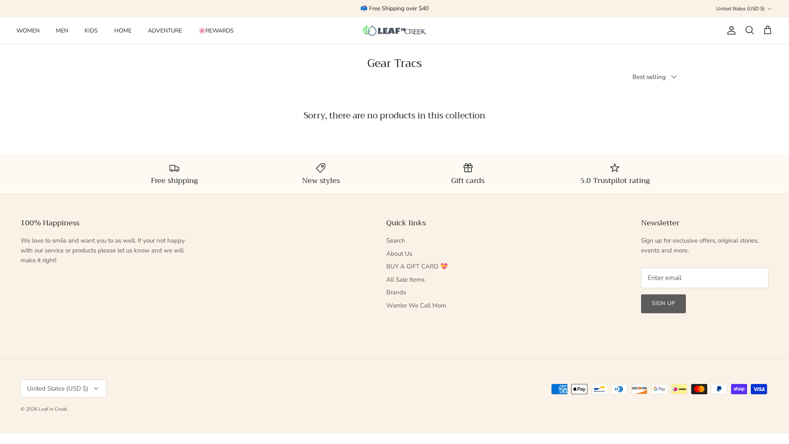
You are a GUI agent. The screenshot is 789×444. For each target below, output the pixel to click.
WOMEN (27, 31)
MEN (62, 31)
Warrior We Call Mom (416, 305)
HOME (123, 31)
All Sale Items (405, 279)
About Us (399, 254)
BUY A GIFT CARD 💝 (417, 266)
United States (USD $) (740, 8)
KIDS (91, 31)
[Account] (729, 30)
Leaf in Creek (53, 409)
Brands (396, 292)
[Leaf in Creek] (395, 30)
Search (395, 240)
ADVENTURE (165, 31)
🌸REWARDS (216, 31)
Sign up (663, 303)
